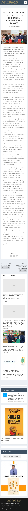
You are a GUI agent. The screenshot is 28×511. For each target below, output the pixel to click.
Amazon (3, 442)
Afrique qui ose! (15, 503)
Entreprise (21, 401)
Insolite (16, 509)
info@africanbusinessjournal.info (14, 505)
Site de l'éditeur (5, 440)
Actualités (17, 26)
